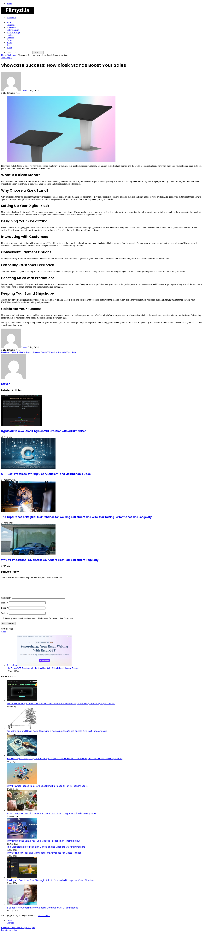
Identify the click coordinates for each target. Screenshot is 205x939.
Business (11, 25)
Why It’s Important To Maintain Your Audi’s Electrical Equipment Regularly (49, 560)
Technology (12, 55)
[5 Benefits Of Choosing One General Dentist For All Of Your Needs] (22, 904)
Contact (10, 923)
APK (9, 22)
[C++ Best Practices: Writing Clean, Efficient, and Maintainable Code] (28, 468)
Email (4, 608)
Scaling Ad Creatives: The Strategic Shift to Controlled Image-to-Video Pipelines (50, 880)
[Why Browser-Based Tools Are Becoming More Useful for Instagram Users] (22, 783)
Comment (6, 598)
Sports (9, 42)
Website (4, 613)
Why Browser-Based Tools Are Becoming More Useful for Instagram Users (47, 786)
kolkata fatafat (44, 915)
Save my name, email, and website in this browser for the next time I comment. (39, 618)
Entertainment (13, 30)
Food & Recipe (13, 32)
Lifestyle (10, 37)
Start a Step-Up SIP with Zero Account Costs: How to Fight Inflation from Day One (51, 813)
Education (11, 27)
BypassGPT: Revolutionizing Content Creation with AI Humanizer (43, 431)
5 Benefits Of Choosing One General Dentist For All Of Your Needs (42, 907)
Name (4, 603)
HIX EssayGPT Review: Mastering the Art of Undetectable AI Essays (43, 668)
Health (10, 35)
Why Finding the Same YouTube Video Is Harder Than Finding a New (43, 840)
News (9, 40)
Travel (9, 47)
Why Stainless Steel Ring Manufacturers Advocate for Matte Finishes (44, 852)
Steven (24, 90)
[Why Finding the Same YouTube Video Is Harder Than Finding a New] (22, 838)
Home (4, 55)
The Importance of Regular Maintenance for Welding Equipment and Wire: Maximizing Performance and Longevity (76, 517)
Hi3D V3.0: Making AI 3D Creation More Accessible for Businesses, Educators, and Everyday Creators (61, 703)
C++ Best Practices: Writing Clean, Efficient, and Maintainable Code (46, 474)
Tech (9, 45)
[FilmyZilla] (17, 13)
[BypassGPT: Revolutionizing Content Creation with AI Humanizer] (21, 425)
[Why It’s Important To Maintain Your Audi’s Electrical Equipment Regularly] (28, 554)
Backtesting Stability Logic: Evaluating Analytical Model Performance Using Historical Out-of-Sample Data (64, 758)
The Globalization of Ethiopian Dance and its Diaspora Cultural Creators (46, 846)
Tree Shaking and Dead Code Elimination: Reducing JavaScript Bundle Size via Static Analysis (57, 731)
